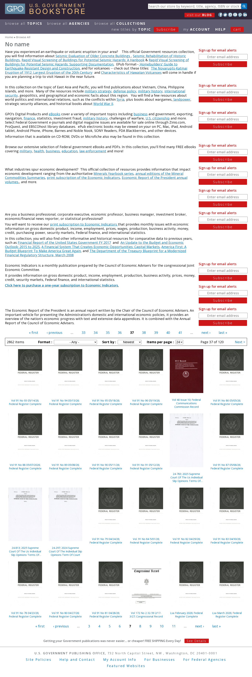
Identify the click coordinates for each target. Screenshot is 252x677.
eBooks (54, 114)
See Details (196, 641)
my (196, 29)
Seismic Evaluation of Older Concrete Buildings (93, 56)
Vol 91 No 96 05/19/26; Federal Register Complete (146, 402)
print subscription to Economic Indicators (84, 224)
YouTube (235, 15)
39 (156, 332)
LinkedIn (245, 15)
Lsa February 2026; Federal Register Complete (186, 614)
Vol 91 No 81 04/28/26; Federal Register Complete (105, 614)
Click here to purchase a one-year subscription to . (62, 285)
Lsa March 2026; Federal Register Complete (227, 614)
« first (33, 332)
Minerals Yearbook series (114, 173)
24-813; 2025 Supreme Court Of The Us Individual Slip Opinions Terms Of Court (25, 551)
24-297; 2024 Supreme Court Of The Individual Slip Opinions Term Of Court (65, 551)
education (69, 151)
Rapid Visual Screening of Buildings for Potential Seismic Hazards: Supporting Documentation (97, 62)
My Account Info (119, 659)
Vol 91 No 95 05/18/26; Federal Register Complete (105, 402)
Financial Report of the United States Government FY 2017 (64, 242)
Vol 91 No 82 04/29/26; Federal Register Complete (186, 540)
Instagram (230, 15)
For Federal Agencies (204, 659)
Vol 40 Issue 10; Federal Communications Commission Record (186, 403)
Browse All (23, 23)
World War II (103, 103)
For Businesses (159, 659)
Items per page (160, 342)
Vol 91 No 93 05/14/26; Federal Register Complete (25, 402)
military (26, 151)
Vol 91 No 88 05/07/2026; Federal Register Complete (25, 466)
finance (29, 118)
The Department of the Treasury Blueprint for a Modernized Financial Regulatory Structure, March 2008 (95, 253)
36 (120, 332)
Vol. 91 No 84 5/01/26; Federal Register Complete (146, 540)
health (39, 151)
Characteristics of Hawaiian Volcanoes (131, 72)
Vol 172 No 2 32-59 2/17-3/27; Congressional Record (146, 614)
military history (150, 91)
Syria (120, 99)
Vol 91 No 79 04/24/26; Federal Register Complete (105, 540)
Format (44, 342)
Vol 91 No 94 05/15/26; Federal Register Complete (65, 402)
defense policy (124, 91)
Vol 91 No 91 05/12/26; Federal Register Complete (146, 466)
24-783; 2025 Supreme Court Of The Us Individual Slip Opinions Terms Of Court (186, 477)
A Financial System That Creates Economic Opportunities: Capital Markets (101, 247)
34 (95, 332)
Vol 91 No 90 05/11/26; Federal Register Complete (105, 466)
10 (161, 626)
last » (223, 332)
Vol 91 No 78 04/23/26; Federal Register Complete (25, 614)
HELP (220, 29)
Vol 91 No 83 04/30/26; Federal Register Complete (226, 540)
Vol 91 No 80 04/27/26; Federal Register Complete (65, 614)
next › (205, 332)
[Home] (46, 13)
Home (9, 37)
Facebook (220, 15)
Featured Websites (126, 666)
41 (180, 332)
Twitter (225, 15)
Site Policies (38, 659)
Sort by (108, 342)
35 (108, 332)
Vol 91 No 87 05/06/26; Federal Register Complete (226, 466)
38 (144, 332)
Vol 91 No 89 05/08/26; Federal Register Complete (65, 466)
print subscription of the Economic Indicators (83, 177)
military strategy (98, 91)
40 (168, 332)
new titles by (143, 29)
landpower (181, 99)
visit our (199, 15)
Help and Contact (77, 659)
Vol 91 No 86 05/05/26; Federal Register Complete (226, 402)
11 (174, 626)
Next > (240, 342)
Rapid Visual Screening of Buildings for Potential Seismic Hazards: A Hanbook (83, 60)
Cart (237, 29)
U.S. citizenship (158, 118)
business (141, 114)
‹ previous (54, 332)
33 (83, 332)
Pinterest (240, 15)
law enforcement (92, 151)
